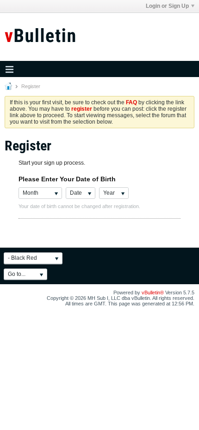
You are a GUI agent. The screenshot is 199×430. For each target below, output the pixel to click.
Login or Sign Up (167, 6)
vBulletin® (153, 292)
